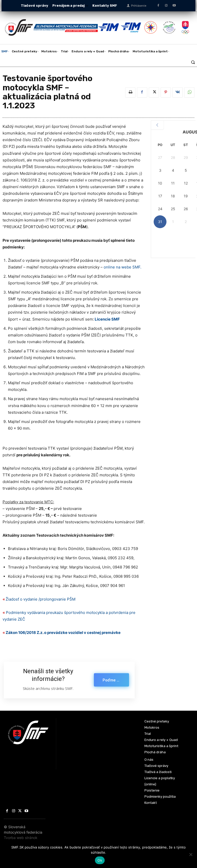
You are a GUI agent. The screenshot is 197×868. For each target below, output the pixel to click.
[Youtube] (174, 5)
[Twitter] (154, 92)
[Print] (130, 92)
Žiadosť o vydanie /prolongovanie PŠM (40, 599)
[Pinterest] (166, 92)
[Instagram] (166, 5)
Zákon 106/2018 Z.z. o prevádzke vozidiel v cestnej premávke (63, 632)
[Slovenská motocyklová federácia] (51, 27)
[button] (193, 62)
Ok (99, 860)
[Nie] (190, 854)
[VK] (177, 92)
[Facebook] (158, 5)
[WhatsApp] (189, 92)
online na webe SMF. (122, 267)
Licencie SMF (107, 319)
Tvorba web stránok (20, 837)
